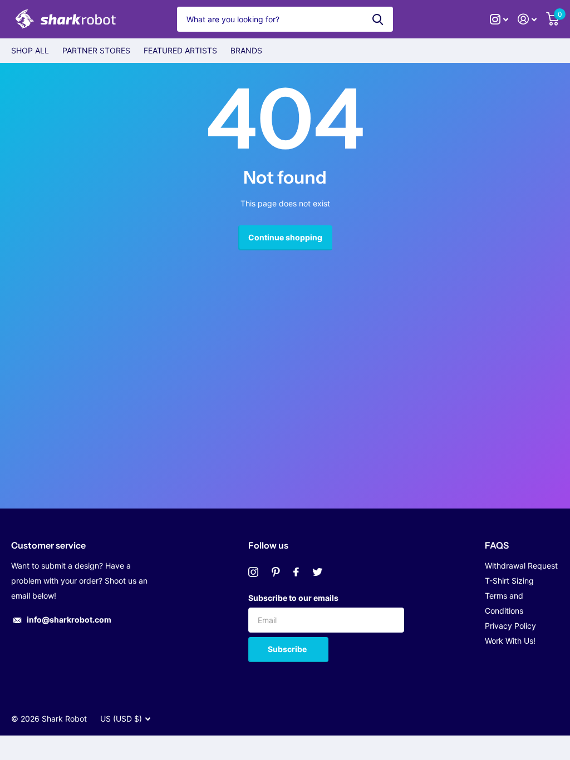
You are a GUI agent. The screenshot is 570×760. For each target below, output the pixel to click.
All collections (30, 50)
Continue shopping (285, 237)
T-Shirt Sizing (509, 580)
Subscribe (288, 649)
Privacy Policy (510, 625)
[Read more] (499, 19)
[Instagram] (253, 572)
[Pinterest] (276, 572)
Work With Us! (510, 640)
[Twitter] (317, 572)
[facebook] (296, 572)
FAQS (497, 545)
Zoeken (377, 19)
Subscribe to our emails (293, 598)
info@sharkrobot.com (69, 619)
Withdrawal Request (521, 565)
